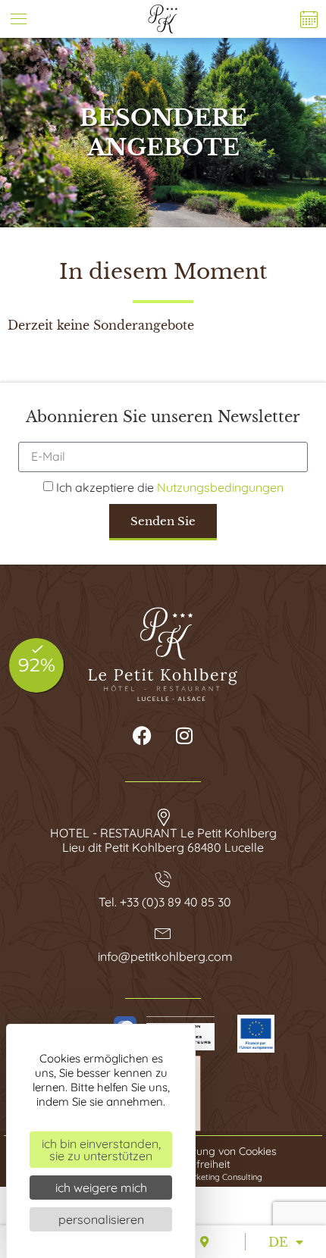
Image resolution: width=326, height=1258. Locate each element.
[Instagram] (184, 736)
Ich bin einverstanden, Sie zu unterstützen (101, 1149)
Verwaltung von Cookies (217, 1151)
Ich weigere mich (101, 1187)
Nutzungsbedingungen (220, 487)
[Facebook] (142, 736)
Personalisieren (101, 1219)
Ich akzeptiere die (170, 487)
